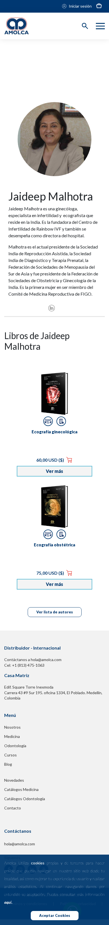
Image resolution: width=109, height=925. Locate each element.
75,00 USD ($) (50, 573)
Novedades (14, 780)
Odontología (15, 745)
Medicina (12, 736)
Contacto (12, 808)
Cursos (10, 755)
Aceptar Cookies (54, 915)
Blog (8, 764)
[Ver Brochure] (61, 421)
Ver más (54, 471)
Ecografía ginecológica (54, 431)
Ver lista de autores (54, 612)
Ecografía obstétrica (54, 544)
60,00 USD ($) (50, 459)
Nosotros (12, 727)
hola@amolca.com (19, 843)
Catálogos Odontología (24, 798)
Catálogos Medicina (21, 789)
